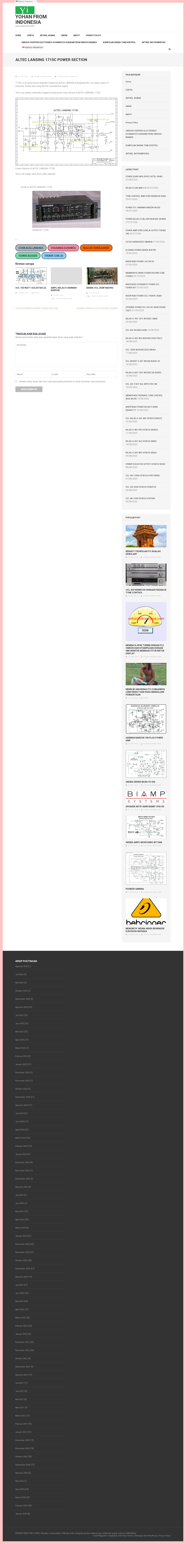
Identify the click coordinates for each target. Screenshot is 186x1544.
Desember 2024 (22, 1072)
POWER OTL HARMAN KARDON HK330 (143, 207)
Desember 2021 (22, 1342)
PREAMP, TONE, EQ (54, 255)
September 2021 (22, 1366)
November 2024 (22, 1080)
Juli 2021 (19, 1383)
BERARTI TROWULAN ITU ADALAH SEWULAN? (143, 552)
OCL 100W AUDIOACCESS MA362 (141, 349)
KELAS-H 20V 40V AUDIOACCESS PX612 (144, 338)
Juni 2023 (19, 1203)
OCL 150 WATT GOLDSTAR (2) (30, 288)
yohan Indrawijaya (42, 76)
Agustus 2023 (21, 1187)
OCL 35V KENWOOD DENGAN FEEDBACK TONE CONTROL (146, 591)
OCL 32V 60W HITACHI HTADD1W (141, 487)
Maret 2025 (20, 1048)
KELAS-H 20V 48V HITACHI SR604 (141, 452)
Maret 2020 (20, 1497)
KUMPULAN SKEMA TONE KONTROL (119, 42)
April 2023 (19, 1219)
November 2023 (22, 1170)
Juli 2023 (19, 1195)
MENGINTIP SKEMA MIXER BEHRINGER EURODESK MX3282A (145, 930)
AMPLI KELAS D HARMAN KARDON (64, 289)
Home (18, 35)
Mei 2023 (19, 1211)
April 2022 (19, 1309)
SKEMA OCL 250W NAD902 (99, 288)
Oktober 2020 (21, 1456)
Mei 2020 (19, 1481)
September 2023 (22, 1179)
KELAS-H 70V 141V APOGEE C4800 (141, 318)
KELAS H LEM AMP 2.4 (136, 188)
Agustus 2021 (21, 1375)
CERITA (30, 35)
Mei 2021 (19, 1399)
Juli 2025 (19, 1015)
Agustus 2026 (21, 966)
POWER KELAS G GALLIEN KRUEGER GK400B (146, 219)
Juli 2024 (19, 1113)
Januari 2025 (21, 1064)
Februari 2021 (21, 1424)
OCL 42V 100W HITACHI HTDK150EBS (143, 475)
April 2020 (19, 1489)
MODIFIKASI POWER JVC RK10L (140, 261)
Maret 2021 (20, 1415)
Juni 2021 (19, 1391)
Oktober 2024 (21, 1089)
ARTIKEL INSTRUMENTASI (153, 42)
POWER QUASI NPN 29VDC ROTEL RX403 (144, 176)
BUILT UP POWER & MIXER (96, 247)
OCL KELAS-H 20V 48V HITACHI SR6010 (144, 418)
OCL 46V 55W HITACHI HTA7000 (140, 498)
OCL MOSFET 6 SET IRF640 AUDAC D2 (143, 361)
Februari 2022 (21, 1326)
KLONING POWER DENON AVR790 (141, 250)
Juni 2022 (19, 1293)
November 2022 (22, 1252)
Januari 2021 (21, 1432)
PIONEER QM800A (135, 889)
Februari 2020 (21, 1505)
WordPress (152, 1535)
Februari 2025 (21, 1056)
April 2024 (19, 1130)
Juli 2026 (19, 974)
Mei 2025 (19, 1031)
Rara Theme (128, 1535)
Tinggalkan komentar (67, 76)
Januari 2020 (21, 1514)
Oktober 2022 (21, 1260)
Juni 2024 (19, 1121)
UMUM (64, 35)
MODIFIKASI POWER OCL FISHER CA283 (144, 296)
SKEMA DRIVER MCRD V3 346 (140, 782)
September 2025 (22, 999)
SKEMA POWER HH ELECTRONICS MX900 (97, 308)
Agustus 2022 (21, 1277)
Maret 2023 (20, 1228)
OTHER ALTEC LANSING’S (31, 247)
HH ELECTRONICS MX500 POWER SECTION (36, 308)
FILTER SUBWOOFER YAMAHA (139, 242)
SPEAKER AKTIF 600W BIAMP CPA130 (145, 806)
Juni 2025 (19, 1023)
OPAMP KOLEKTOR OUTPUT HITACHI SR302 (145, 464)
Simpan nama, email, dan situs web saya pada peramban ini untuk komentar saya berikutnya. (62, 381)
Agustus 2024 (21, 1105)
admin (36, 293)
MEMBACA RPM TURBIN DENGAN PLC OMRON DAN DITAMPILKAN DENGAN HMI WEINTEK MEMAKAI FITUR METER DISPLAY (145, 649)
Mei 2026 (19, 982)
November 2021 (22, 1350)
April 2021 (19, 1407)
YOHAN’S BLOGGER (28, 255)
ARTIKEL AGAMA (47, 35)
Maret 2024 (20, 1138)
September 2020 (22, 1465)
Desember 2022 (22, 1244)
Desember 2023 (22, 1162)
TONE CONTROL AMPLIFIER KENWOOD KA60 (146, 196)
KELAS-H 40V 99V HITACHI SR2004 (142, 430)
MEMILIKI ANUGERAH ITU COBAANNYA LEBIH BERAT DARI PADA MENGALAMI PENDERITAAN (145, 692)
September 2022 (22, 1268)
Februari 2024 (21, 1146)
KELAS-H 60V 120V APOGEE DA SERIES (143, 372)
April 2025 (19, 1040)
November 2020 (22, 1448)
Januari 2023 (21, 1236)
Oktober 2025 (21, 991)
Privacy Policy (93, 35)
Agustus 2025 (21, 1007)
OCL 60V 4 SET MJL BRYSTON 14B (141, 384)
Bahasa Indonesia (34, 48)
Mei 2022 (19, 1301)
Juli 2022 (19, 1285)
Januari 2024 (21, 1154)
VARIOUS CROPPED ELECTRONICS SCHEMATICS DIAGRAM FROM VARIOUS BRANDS (59, 42)
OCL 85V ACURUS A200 (136, 330)
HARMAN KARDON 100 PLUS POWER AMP (144, 739)
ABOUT (76, 35)
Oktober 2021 (21, 1358)
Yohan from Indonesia (31, 19)
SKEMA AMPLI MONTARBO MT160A (144, 842)
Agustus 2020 (21, 1473)
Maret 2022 (20, 1317)
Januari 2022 (21, 1334)
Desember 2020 (22, 1440)
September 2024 (22, 1097)
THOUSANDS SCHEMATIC (63, 247)
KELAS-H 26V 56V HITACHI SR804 (141, 441)
